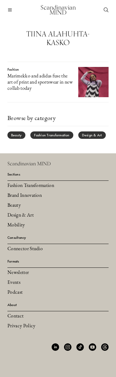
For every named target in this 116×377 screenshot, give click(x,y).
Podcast (15, 292)
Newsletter (18, 272)
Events (13, 282)
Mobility (16, 225)
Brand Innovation (24, 195)
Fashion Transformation (51, 135)
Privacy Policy (21, 326)
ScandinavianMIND (58, 10)
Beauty (16, 135)
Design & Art (92, 135)
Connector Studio (25, 248)
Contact (15, 316)
